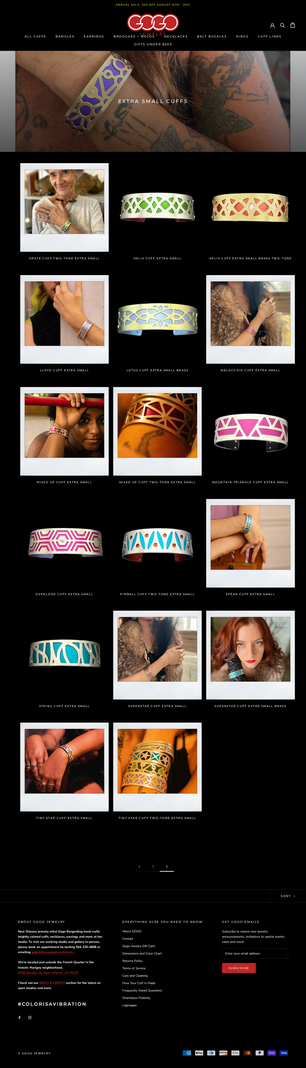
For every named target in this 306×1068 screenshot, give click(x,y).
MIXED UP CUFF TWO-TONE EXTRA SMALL (157, 482)
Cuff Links (269, 36)
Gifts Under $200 (153, 44)
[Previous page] (139, 867)
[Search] (282, 25)
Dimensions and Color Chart (142, 953)
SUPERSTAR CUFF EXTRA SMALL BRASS (250, 706)
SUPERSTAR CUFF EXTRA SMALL (157, 706)
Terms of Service (133, 968)
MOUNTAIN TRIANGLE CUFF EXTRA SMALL (250, 482)
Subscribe (238, 968)
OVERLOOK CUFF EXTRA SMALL (64, 594)
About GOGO (131, 931)
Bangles (65, 36)
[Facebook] (19, 1017)
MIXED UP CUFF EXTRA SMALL (64, 482)
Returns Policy (132, 961)
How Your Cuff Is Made (138, 983)
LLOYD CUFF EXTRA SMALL (64, 370)
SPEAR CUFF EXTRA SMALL (250, 594)
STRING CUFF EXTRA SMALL (64, 706)
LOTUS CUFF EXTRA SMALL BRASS (157, 370)
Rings (242, 36)
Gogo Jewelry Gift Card (138, 946)
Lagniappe (129, 1005)
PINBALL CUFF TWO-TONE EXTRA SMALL (157, 594)
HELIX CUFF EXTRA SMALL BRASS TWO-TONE (250, 258)
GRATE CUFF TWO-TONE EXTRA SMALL (64, 258)
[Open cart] (293, 25)
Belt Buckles (212, 36)
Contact (127, 939)
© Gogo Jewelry (34, 1053)
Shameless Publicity (136, 998)
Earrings (94, 36)
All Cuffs (35, 36)
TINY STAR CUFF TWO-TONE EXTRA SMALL (157, 818)
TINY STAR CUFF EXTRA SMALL (64, 818)
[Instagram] (29, 1017)
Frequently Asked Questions (142, 990)
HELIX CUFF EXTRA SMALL (158, 258)
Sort (287, 896)
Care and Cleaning (135, 976)
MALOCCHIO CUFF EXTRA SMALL (250, 370)
